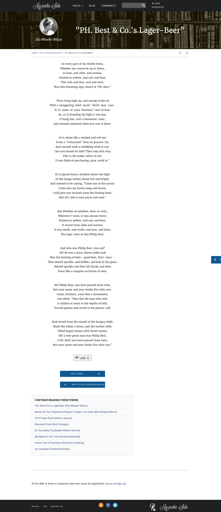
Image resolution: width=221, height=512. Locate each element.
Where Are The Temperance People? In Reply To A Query (64, 412)
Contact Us (57, 506)
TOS (45, 506)
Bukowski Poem (43, 424)
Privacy (36, 506)
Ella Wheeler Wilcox (51, 53)
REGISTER (159, 7)
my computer (42, 449)
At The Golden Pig (44, 430)
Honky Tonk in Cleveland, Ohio (51, 442)
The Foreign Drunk (44, 418)
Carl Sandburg (75, 442)
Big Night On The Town (47, 436)
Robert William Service (67, 430)
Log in (109, 483)
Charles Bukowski (70, 436)
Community (108, 5)
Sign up (121, 483)
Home (34, 53)
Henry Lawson (63, 418)
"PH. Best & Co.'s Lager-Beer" (50, 405)
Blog (92, 5)
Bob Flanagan (60, 424)
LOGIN (157, 3)
